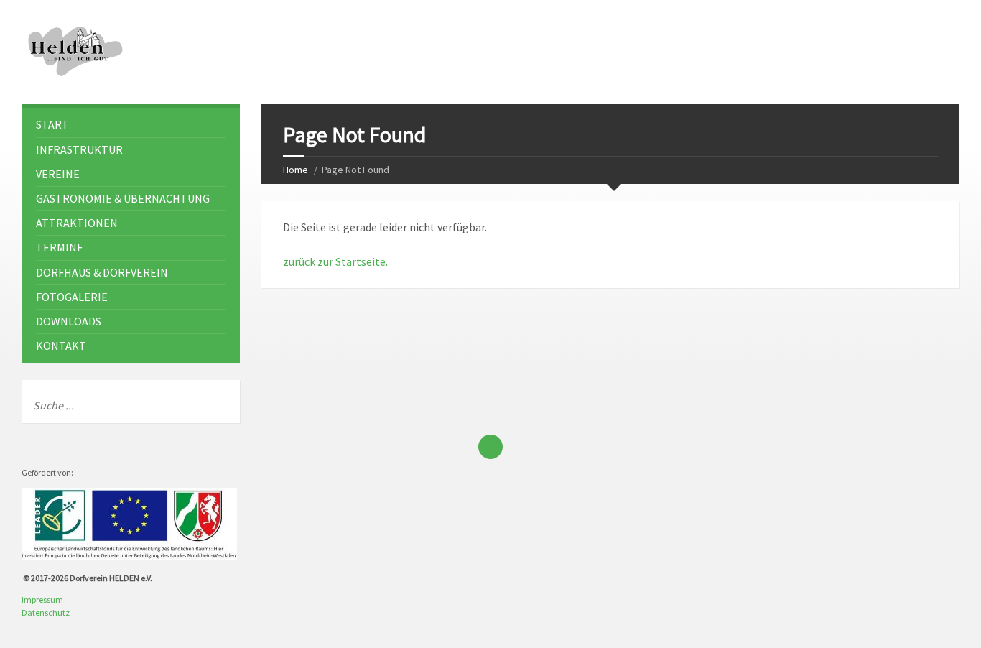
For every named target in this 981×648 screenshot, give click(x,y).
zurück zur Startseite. (335, 261)
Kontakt (61, 345)
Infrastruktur (79, 149)
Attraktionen (77, 223)
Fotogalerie (72, 297)
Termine (59, 247)
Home (295, 169)
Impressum (42, 599)
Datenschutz (46, 612)
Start (52, 124)
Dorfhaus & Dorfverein (102, 272)
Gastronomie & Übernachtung (123, 198)
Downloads (68, 321)
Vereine (58, 174)
